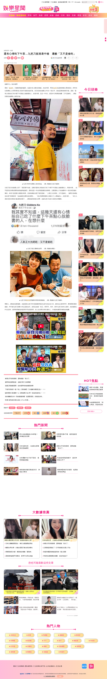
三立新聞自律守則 (39, 666)
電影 (68, 15)
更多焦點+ (91, 411)
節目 (90, 15)
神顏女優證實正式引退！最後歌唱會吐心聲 (18, 540)
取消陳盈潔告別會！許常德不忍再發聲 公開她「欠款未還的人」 (59, 592)
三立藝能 (53, 2)
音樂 (74, 15)
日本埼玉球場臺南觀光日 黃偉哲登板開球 (96, 396)
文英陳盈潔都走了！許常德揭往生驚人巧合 (56, 547)
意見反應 (59, 666)
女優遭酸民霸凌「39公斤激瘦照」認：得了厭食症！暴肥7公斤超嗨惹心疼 (50, 78)
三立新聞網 (45, 2)
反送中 (11, 88)
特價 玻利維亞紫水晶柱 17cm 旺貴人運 (18, 400)
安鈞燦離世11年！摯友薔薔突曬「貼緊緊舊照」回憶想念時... (24, 396)
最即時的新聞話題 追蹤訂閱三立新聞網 (18, 382)
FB (69, 2)
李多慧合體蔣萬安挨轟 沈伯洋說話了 (55, 556)
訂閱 (25, 413)
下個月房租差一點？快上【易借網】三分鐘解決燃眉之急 (23, 389)
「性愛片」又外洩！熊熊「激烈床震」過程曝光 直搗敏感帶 (12, 78)
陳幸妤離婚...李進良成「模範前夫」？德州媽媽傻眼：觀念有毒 (29, 599)
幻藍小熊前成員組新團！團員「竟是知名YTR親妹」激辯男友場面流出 (29, 609)
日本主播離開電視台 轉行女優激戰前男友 (19, 543)
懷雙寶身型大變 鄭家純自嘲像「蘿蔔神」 (19, 552)
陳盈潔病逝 (21, 15)
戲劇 (57, 15)
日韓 (63, 15)
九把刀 (55, 88)
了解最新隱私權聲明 (50, 676)
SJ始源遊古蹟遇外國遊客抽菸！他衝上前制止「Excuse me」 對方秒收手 (20, 592)
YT (72, 2)
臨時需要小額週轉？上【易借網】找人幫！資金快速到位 (23, 393)
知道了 (61, 676)
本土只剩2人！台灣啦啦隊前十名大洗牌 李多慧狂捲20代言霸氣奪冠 (67, 609)
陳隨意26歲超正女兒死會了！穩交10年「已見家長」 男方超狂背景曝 (67, 599)
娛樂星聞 (6, 50)
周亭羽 (28, 300)
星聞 (46, 15)
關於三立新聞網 (18, 666)
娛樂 (11, 50)
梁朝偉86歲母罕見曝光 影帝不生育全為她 (19, 556)
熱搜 (41, 15)
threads (77, 2)
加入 (35, 413)
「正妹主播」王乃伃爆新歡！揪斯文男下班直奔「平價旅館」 (31, 78)
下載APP (17, 413)
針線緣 (12, 15)
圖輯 (96, 15)
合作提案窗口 (50, 666)
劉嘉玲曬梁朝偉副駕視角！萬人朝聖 (54, 552)
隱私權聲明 (28, 666)
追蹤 (44, 413)
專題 (79, 15)
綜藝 (52, 15)
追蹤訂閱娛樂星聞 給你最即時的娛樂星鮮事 (19, 386)
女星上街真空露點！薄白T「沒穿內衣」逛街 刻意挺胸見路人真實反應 (69, 78)
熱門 (35, 15)
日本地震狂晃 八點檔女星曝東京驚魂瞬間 (55, 540)
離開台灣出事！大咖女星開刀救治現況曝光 (19, 547)
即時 (30, 15)
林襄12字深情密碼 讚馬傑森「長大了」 (18, 378)
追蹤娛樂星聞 (62, 2)
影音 (85, 15)
